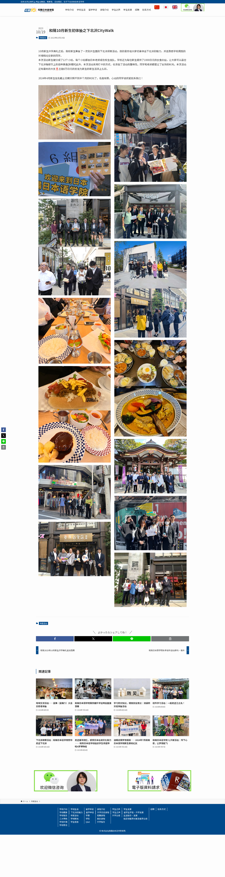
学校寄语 (63, 825)
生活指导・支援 (130, 815)
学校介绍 (63, 809)
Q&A (88, 821)
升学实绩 (116, 815)
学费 (88, 815)
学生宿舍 (75, 821)
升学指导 (101, 821)
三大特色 (63, 818)
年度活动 (42, 37)
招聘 (152, 809)
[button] (55, 638)
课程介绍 (101, 809)
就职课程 (101, 818)
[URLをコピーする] (170, 638)
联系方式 (162, 809)
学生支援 (127, 809)
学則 (88, 818)
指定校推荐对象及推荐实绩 (135, 818)
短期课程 (101, 815)
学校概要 (63, 812)
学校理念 (63, 815)
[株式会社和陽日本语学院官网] (39, 10)
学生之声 (116, 809)
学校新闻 (75, 818)
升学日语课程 (103, 812)
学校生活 (75, 809)
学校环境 (63, 821)
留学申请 (90, 809)
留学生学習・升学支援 (134, 812)
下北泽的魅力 (77, 812)
